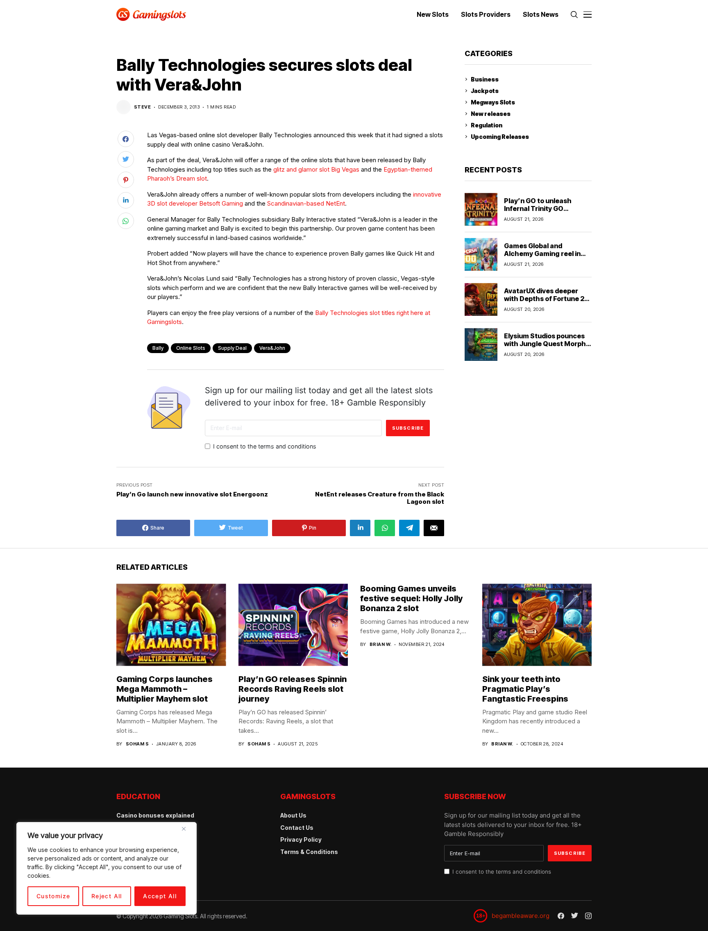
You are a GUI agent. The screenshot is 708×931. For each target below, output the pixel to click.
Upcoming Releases (500, 136)
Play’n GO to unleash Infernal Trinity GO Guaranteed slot (538, 208)
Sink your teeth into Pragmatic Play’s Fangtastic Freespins (525, 689)
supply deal (232, 348)
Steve (142, 107)
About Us (293, 815)
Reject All (106, 895)
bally (157, 348)
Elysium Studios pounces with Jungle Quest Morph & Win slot (545, 343)
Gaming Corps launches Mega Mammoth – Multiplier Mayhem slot (164, 689)
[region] (106, 868)
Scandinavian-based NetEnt (306, 203)
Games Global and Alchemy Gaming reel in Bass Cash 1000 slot (542, 253)
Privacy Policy (301, 839)
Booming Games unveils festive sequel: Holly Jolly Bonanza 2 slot (411, 598)
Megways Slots (493, 102)
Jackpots (485, 90)
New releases (491, 113)
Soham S (137, 744)
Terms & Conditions (309, 851)
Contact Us (296, 827)
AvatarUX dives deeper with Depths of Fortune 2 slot (544, 298)
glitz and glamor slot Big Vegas (316, 169)
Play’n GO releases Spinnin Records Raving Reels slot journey (292, 689)
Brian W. (381, 644)
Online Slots (190, 348)
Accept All (160, 895)
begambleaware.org (520, 916)
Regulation (486, 125)
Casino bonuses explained (155, 815)
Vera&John (272, 348)
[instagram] (588, 916)
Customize (53, 895)
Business (485, 79)
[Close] (187, 832)
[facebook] (561, 916)
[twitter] (574, 916)
